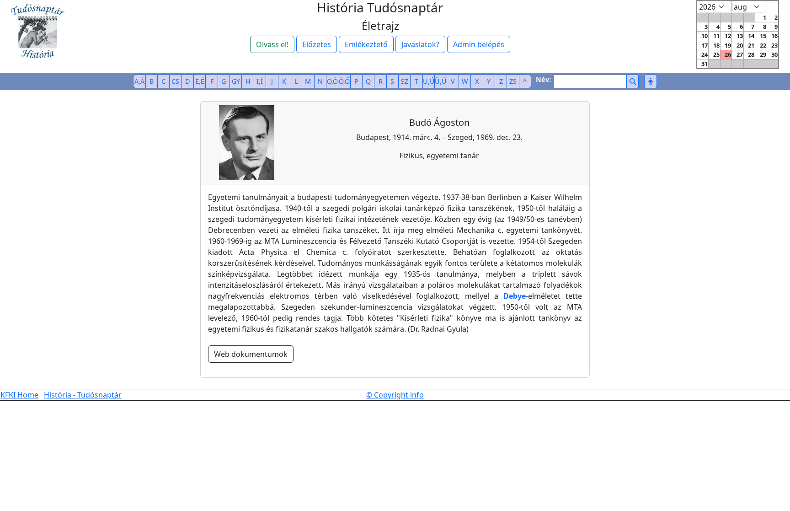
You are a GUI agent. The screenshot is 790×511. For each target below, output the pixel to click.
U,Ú (429, 81)
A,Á (139, 81)
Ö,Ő (344, 81)
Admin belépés (478, 44)
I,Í (259, 81)
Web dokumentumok (251, 354)
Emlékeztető (366, 44)
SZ (404, 81)
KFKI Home (19, 395)
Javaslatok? (420, 44)
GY (236, 81)
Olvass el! (272, 44)
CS (175, 81)
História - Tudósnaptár (83, 395)
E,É (199, 81)
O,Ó (332, 81)
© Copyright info (395, 395)
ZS (513, 81)
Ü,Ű (441, 81)
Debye (514, 296)
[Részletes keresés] (650, 81)
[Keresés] (632, 81)
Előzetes (316, 44)
